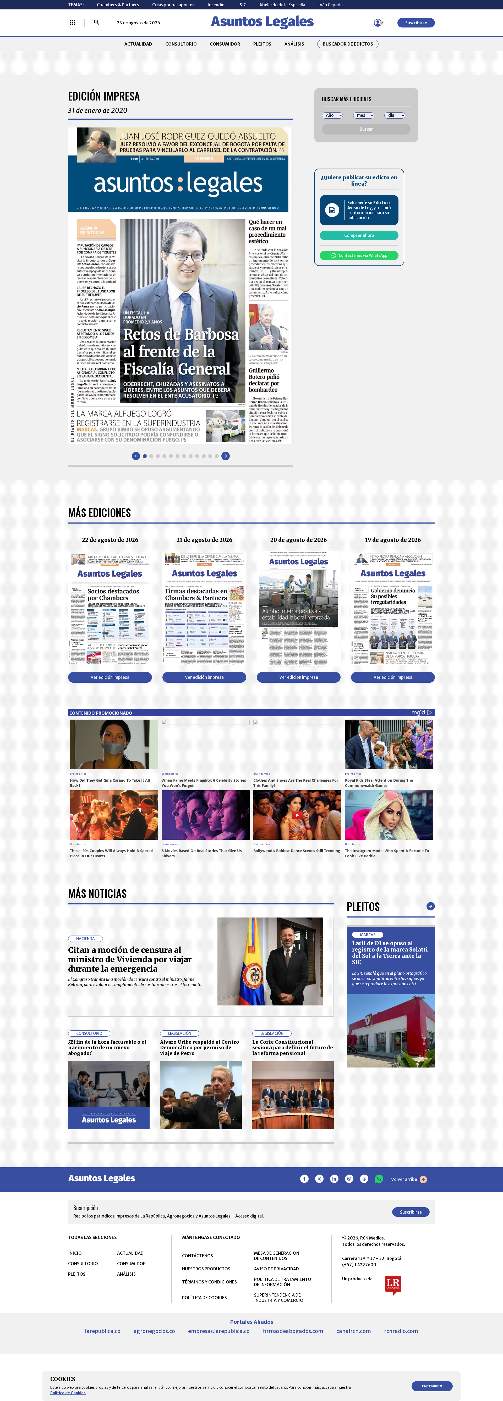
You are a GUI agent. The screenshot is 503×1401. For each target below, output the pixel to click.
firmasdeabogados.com (293, 1331)
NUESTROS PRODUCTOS (206, 1268)
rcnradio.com (401, 1331)
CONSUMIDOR (225, 44)
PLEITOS (262, 44)
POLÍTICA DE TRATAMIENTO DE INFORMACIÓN (282, 1282)
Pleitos (363, 906)
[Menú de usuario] (378, 23)
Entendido (432, 1386)
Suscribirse (416, 22)
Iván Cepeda (330, 4)
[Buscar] (96, 22)
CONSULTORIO (181, 44)
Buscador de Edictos (348, 44)
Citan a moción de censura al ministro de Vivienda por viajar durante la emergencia (130, 959)
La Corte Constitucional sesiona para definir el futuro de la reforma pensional (292, 1047)
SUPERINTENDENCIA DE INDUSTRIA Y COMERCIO (278, 1297)
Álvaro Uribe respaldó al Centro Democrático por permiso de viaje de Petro (199, 1047)
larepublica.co (103, 1331)
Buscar (366, 129)
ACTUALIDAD (138, 44)
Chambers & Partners (118, 4)
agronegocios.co (154, 1331)
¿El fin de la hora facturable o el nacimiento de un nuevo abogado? (107, 1047)
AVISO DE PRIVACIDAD (276, 1268)
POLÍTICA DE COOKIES (204, 1297)
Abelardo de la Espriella (282, 4)
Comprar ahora (359, 235)
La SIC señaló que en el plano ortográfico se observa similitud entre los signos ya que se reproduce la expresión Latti (389, 978)
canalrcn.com (353, 1331)
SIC (243, 4)
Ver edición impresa (110, 677)
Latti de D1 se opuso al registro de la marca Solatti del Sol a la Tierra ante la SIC (390, 952)
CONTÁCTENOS (197, 1255)
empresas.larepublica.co (219, 1331)
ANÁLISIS (294, 44)
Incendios (217, 4)
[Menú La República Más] (72, 22)
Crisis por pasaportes (173, 4)
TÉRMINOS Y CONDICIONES (209, 1282)
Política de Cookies (68, 1393)
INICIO (75, 1253)
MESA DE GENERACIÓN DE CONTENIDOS (276, 1255)
